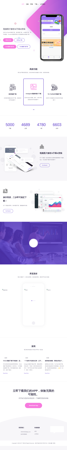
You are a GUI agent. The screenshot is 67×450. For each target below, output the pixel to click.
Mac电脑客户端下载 (10, 46)
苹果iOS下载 (8, 40)
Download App (33, 405)
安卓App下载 (37, 12)
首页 (23, 4)
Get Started (44, 165)
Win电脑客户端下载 (24, 46)
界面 (31, 4)
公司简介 (42, 4)
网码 (54, 443)
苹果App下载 (37, 8)
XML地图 (50, 443)
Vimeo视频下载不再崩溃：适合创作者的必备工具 (17, 360)
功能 (27, 4)
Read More (5, 373)
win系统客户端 (37, 15)
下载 (36, 4)
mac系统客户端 (37, 18)
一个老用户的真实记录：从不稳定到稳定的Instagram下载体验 (42, 360)
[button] (33, 109)
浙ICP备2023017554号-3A (41, 443)
